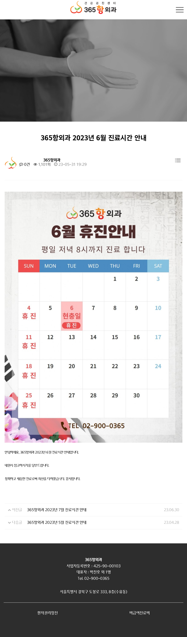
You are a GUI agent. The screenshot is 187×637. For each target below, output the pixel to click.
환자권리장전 (47, 613)
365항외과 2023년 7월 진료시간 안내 (56, 510)
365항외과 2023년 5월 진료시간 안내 (56, 522)
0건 (26, 164)
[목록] (178, 161)
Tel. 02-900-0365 (93, 578)
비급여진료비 (139, 613)
